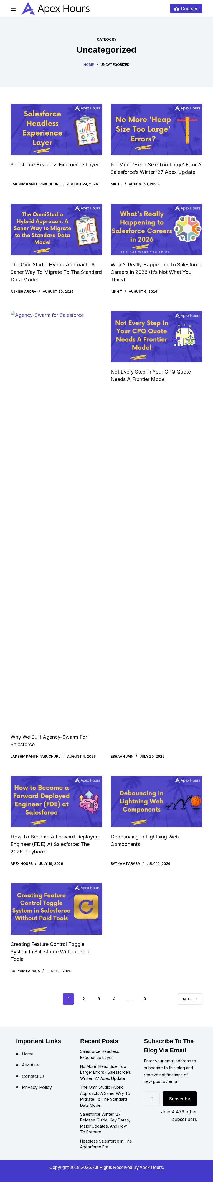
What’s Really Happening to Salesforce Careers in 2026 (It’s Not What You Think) (156, 272)
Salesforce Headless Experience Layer (54, 164)
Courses (189, 8)
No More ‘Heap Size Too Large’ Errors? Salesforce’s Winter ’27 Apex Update (105, 1072)
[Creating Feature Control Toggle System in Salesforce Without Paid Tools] (56, 909)
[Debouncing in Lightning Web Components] (156, 801)
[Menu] (13, 8)
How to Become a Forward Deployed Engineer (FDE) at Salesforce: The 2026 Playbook (55, 844)
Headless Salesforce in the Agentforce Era (106, 1144)
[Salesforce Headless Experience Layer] (56, 129)
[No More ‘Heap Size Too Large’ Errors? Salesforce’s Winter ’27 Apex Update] (156, 129)
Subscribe (179, 1098)
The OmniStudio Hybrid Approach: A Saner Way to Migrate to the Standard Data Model (56, 272)
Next (187, 999)
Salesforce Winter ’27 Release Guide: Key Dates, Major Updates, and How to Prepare (105, 1123)
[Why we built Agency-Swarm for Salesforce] (56, 519)
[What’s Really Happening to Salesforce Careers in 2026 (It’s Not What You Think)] (156, 229)
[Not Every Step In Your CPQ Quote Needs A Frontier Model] (156, 337)
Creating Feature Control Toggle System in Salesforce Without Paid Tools (50, 951)
